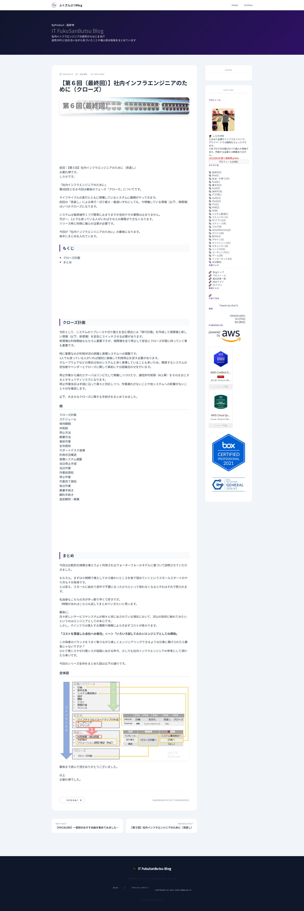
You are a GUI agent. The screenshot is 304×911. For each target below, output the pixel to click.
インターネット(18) (222, 258)
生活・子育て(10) (220, 178)
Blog (115, 887)
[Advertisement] (124, 143)
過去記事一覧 (219, 278)
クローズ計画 (71, 258)
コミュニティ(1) (220, 217)
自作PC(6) (217, 191)
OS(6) (215, 210)
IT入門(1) (216, 194)
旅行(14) (216, 236)
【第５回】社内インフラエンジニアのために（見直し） (103, 167)
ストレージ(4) (219, 223)
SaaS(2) (216, 188)
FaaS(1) (216, 181)
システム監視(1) (220, 213)
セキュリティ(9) (220, 245)
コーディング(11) (220, 252)
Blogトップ (218, 272)
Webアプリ (218, 281)
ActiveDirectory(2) (221, 229)
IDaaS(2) (216, 201)
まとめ (67, 262)
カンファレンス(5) (221, 242)
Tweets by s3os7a (228, 305)
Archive (248, 5)
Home (235, 5)
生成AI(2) (216, 172)
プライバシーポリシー (140, 887)
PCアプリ (217, 284)
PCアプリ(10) (219, 220)
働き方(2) (217, 185)
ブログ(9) (217, 226)
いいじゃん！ (73, 800)
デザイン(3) (218, 239)
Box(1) (215, 175)
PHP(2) (215, 207)
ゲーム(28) (217, 255)
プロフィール (219, 275)
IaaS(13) (216, 197)
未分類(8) (217, 261)
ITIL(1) (215, 204)
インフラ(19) (218, 249)
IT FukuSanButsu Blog (78, 30)
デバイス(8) (218, 233)
